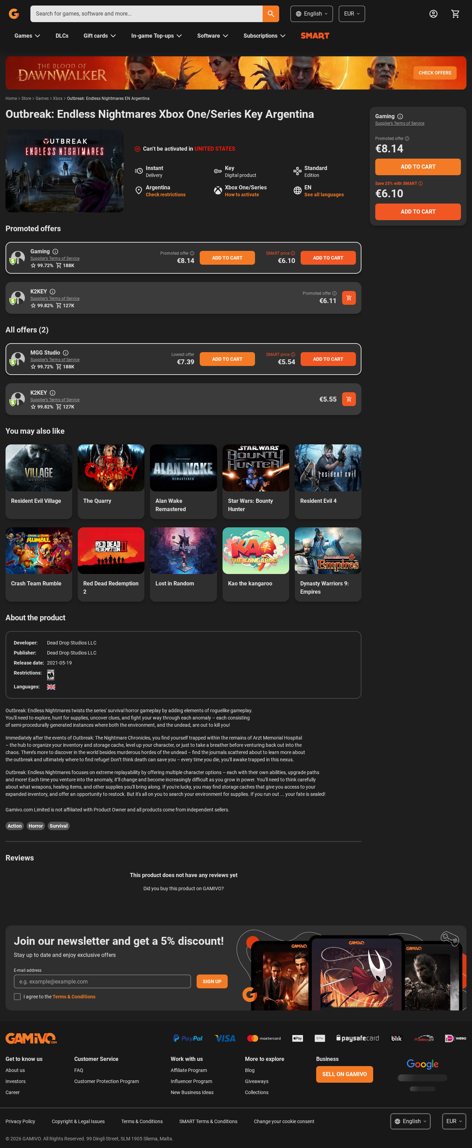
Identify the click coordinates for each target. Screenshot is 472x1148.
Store (26, 98)
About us (15, 1070)
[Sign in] (433, 14)
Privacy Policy (20, 1121)
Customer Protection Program (106, 1081)
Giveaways (256, 1081)
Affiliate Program (189, 1070)
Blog (250, 1070)
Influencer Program (191, 1081)
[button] (18, 258)
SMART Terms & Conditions (208, 1121)
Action (15, 826)
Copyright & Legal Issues (78, 1121)
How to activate (242, 194)
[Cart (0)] (455, 14)
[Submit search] (271, 14)
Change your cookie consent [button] (284, 1121)
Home (11, 98)
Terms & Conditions (74, 996)
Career (13, 1092)
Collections (256, 1092)
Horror (36, 826)
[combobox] (146, 14)
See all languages (324, 194)
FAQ (78, 1070)
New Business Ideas (192, 1092)
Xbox (58, 98)
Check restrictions (166, 194)
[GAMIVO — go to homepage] (13, 13)
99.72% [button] (45, 265)
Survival (59, 826)
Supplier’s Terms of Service (54, 258)
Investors (16, 1081)
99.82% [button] (45, 305)
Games (42, 98)
